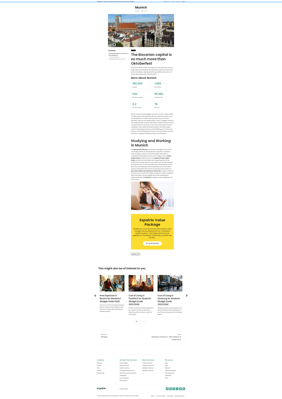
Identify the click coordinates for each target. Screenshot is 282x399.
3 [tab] (138, 321)
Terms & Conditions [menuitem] (161, 396)
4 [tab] (139, 321)
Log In (183, 1)
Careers (173, 1)
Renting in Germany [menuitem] (147, 370)
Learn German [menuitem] (123, 380)
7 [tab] (143, 321)
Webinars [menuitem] (167, 368)
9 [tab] (145, 321)
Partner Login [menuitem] (100, 373)
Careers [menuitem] (99, 365)
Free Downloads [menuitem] (169, 373)
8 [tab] (144, 321)
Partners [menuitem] (99, 370)
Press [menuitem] (98, 368)
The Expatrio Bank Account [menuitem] (127, 370)
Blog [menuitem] (166, 363)
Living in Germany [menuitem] (147, 363)
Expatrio (137, 11)
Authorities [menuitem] (168, 375)
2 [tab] (137, 321)
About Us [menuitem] (99, 363)
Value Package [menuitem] (124, 363)
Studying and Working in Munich (117, 59)
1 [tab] (136, 321)
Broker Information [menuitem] (179, 396)
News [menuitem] (166, 378)
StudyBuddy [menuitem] (123, 375)
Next (187, 295)
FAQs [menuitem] (166, 365)
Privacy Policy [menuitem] (170, 396)
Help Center (166, 1)
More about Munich (114, 57)
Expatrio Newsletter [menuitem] (170, 370)
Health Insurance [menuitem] (124, 368)
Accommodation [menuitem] (124, 378)
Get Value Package (152, 243)
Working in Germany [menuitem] (147, 368)
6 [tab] (142, 321)
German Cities (135, 254)
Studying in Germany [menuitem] (148, 365)
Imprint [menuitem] (153, 396)
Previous (95, 295)
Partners (178, 1)
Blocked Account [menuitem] (124, 365)
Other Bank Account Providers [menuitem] (128, 373)
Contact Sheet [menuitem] (123, 389)
